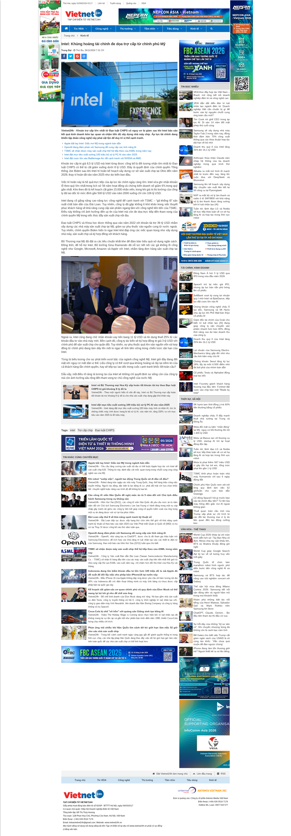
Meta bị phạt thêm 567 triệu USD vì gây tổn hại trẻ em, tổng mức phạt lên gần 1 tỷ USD (211, 465)
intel (72, 430)
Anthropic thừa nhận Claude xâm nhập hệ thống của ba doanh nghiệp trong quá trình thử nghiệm (211, 162)
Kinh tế (194, 28)
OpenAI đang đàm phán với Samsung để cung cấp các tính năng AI (100, 147)
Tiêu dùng (173, 28)
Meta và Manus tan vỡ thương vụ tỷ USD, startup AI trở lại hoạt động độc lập (211, 441)
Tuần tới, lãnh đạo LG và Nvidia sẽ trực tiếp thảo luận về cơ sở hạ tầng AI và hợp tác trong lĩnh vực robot (211, 213)
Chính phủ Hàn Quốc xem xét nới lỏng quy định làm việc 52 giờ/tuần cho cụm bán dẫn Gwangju (211, 489)
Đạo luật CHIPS (104, 430)
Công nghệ (101, 28)
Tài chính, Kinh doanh (195, 267)
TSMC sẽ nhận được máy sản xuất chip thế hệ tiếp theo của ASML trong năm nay (107, 150)
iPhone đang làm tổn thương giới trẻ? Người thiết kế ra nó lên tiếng (211, 650)
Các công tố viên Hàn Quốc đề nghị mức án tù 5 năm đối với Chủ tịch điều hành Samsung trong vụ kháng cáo (132, 497)
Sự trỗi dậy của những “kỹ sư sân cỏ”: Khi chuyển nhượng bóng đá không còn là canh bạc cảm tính (211, 627)
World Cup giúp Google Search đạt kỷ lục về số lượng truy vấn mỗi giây (211, 554)
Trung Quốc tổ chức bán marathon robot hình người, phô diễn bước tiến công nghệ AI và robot (211, 567)
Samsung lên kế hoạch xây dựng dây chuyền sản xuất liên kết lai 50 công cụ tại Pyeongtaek (211, 187)
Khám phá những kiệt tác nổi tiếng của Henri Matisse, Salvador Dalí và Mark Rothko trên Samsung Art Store (211, 604)
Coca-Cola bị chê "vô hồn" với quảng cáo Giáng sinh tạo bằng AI (126, 611)
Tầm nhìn (149, 28)
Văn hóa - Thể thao (193, 529)
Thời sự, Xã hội (190, 399)
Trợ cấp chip (85, 430)
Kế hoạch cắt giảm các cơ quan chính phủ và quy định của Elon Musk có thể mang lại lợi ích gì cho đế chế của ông (132, 591)
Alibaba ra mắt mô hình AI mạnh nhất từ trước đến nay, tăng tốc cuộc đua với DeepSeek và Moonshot (211, 175)
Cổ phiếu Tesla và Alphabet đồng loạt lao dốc (211, 374)
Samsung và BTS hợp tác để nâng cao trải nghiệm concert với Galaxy (211, 578)
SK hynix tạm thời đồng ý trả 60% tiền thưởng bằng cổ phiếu (211, 406)
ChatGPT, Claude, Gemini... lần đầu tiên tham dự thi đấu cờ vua (211, 614)
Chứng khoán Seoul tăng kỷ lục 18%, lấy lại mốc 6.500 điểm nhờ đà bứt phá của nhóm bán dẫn (211, 364)
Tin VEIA (79, 28)
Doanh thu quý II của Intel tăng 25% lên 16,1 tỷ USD (211, 148)
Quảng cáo (131, 3)
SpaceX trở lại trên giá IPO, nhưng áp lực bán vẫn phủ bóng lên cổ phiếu (211, 287)
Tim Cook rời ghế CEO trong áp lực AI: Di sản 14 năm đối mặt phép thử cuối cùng (211, 122)
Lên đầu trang (204, 773)
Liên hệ (101, 3)
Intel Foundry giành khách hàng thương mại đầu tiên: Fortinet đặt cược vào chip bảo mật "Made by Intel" (211, 388)
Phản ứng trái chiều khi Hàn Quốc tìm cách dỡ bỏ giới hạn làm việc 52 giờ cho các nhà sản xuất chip (132, 629)
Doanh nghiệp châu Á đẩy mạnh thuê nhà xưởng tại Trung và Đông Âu (211, 418)
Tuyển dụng (115, 3)
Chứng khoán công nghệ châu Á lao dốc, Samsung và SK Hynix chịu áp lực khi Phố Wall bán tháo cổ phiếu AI (211, 311)
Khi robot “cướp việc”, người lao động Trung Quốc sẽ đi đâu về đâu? (128, 479)
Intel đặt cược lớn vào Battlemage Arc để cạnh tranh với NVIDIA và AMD (102, 158)
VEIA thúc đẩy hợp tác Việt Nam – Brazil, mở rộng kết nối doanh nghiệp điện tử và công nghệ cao (211, 95)
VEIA (143, 3)
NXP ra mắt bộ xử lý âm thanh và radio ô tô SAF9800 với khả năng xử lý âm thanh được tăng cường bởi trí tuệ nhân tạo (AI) (211, 200)
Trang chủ (69, 35)
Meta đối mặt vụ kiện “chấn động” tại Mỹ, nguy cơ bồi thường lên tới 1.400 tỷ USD (211, 429)
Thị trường (126, 28)
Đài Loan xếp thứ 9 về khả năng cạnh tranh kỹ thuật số (120, 517)
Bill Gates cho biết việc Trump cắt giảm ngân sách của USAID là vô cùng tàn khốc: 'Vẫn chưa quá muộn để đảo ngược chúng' (211, 640)
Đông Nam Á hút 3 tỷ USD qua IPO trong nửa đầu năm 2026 (211, 275)
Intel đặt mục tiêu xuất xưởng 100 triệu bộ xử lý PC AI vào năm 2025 (100, 154)
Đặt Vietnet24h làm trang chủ (172, 773)
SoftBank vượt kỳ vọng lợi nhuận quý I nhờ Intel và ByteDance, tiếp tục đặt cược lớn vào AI (211, 298)
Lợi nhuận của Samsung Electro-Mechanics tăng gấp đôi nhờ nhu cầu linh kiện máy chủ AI (211, 353)
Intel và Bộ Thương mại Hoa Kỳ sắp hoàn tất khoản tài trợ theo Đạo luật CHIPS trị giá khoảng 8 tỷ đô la (133, 387)
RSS (223, 773)
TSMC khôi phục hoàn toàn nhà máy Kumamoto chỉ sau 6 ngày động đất (211, 476)
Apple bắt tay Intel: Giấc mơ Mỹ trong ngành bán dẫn (92, 143)
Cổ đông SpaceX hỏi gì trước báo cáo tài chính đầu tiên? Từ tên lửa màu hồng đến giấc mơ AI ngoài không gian (211, 502)
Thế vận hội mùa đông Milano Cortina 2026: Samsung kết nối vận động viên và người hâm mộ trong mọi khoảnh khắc (211, 591)
